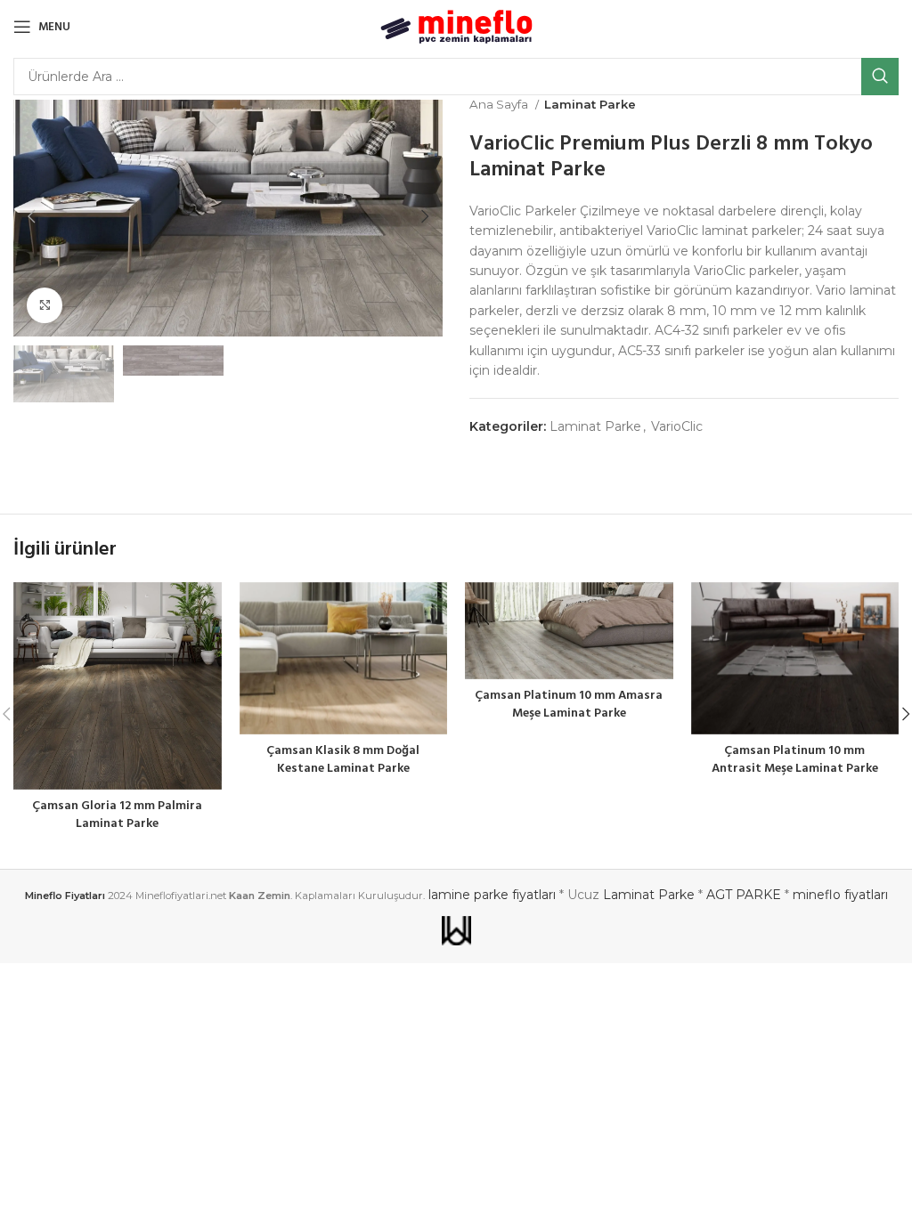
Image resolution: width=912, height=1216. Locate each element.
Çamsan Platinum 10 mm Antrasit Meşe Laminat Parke (795, 760)
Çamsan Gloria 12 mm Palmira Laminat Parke (117, 815)
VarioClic (677, 426)
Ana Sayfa (500, 104)
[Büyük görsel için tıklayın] (44, 305)
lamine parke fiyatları (492, 895)
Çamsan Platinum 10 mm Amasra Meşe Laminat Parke (569, 704)
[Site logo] (456, 26)
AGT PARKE (743, 895)
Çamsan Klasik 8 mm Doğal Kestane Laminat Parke (342, 760)
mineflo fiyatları (840, 895)
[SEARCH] (880, 76)
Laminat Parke (590, 104)
